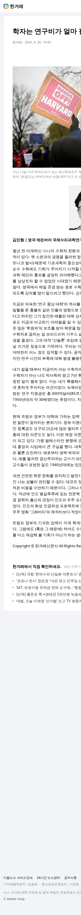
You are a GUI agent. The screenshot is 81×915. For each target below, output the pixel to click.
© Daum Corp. (14, 899)
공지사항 (70, 877)
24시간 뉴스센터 (48, 877)
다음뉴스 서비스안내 (18, 877)
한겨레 (16, 6)
